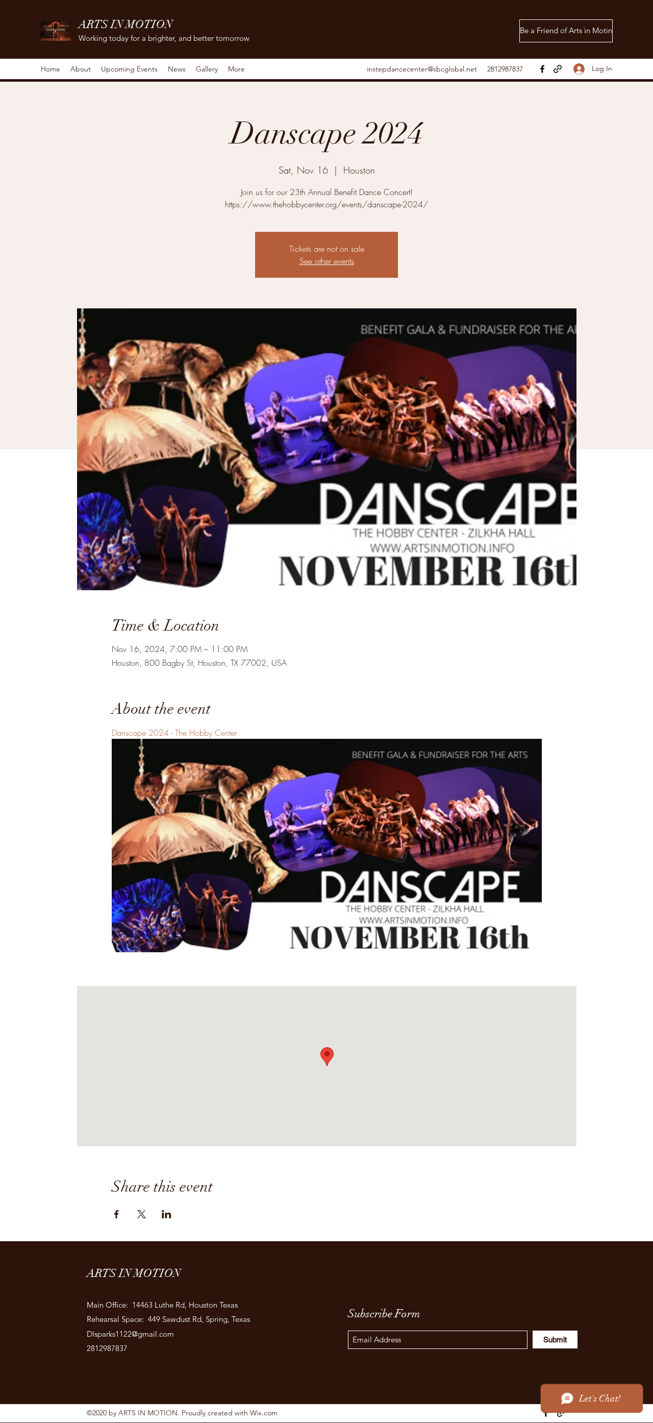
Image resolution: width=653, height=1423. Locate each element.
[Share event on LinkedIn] (166, 1214)
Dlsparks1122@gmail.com (130, 1334)
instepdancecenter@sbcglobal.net (422, 69)
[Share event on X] (141, 1214)
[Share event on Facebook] (116, 1214)
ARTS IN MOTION (125, 24)
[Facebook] (542, 69)
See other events (326, 261)
